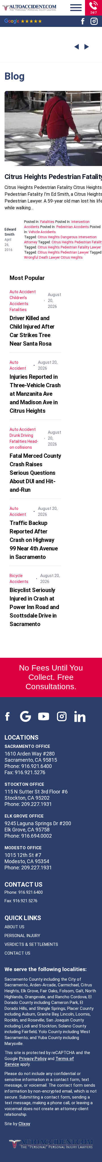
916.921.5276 (25, 900)
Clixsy (24, 1123)
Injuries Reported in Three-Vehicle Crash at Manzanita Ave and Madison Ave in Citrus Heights (35, 393)
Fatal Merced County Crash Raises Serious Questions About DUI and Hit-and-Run (35, 472)
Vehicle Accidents (42, 232)
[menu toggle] (76, 8)
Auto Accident (23, 292)
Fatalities (47, 222)
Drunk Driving (21, 435)
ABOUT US (14, 926)
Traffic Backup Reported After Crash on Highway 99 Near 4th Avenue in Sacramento (34, 540)
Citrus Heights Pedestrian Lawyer (63, 252)
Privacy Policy (32, 1058)
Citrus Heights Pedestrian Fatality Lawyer (69, 247)
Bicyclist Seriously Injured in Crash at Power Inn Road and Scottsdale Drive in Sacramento (34, 607)
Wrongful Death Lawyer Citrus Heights (53, 257)
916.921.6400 (30, 892)
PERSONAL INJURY (22, 935)
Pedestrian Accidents (72, 227)
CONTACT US (17, 953)
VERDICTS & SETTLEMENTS (31, 944)
